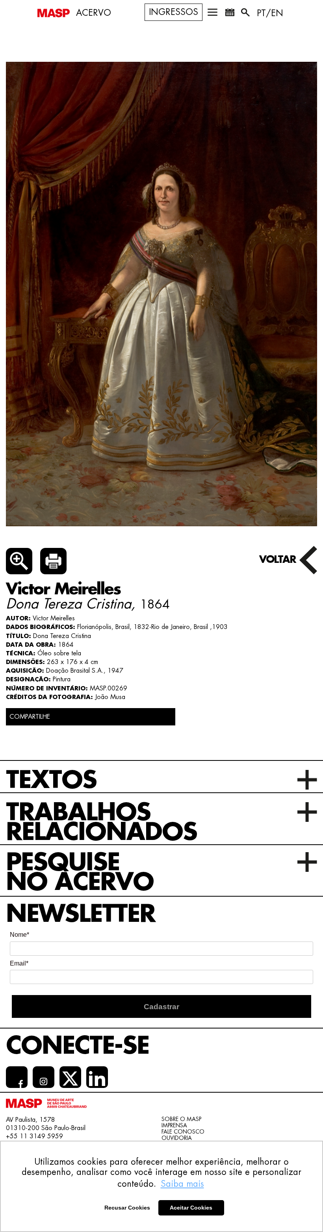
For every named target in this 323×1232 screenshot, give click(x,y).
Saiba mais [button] (182, 1184)
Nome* (19, 934)
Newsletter (80, 914)
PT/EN (270, 13)
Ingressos (173, 12)
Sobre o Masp (181, 1119)
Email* (19, 963)
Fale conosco (183, 1131)
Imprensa (174, 1125)
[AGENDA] (230, 13)
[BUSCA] (246, 13)
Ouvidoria (177, 1138)
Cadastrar (161, 1007)
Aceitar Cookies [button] (191, 1207)
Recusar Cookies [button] (127, 1207)
